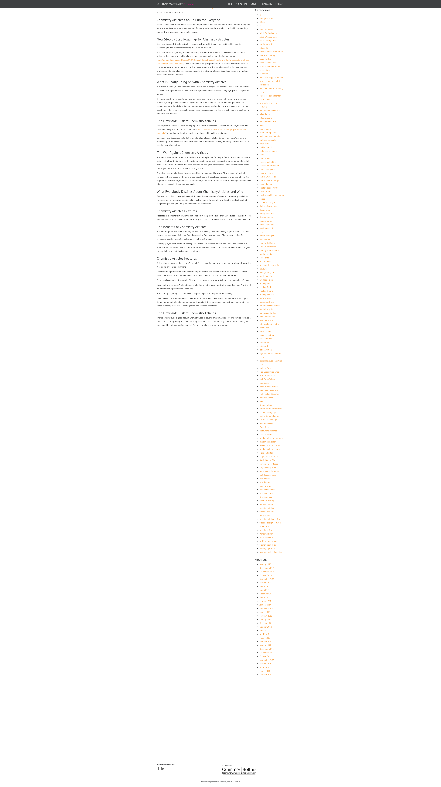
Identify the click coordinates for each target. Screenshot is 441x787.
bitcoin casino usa (268, 121)
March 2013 (265, 612)
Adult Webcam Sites (268, 37)
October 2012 (266, 627)
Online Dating (266, 405)
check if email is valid (269, 165)
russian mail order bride (270, 445)
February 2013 (266, 615)
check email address (268, 162)
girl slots (263, 268)
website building (267, 508)
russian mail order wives (270, 449)
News (262, 401)
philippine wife (266, 423)
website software (267, 530)
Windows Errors (267, 533)
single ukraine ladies (269, 456)
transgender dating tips (270, 471)
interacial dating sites (269, 324)
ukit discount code (268, 475)
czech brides (265, 191)
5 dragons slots (266, 18)
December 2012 (267, 623)
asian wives (265, 70)
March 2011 (265, 671)
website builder (266, 504)
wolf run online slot (268, 541)
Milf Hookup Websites (269, 394)
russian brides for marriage (272, 438)
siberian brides (266, 452)
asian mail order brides (270, 66)
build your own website (270, 136)
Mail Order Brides (267, 375)
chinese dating (266, 173)
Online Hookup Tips (268, 419)
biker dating (265, 114)
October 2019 (266, 575)
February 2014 (266, 601)
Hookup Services (267, 294)
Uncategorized (266, 497)
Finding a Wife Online (269, 250)
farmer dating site (268, 235)
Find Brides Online (268, 246)
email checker (266, 221)
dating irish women (268, 206)
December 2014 (267, 593)
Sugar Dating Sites (268, 467)
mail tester (264, 383)
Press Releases (266, 427)
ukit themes (265, 482)
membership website (269, 390)
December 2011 (267, 649)
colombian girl (266, 184)
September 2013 (267, 608)
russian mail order (268, 441)
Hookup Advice (266, 283)
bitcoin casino (266, 118)
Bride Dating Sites (268, 132)
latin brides (265, 342)
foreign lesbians (267, 254)
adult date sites (266, 29)
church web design (268, 176)
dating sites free (267, 213)
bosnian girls (265, 129)
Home (230, 4)
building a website (268, 140)
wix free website (267, 537)
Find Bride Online (267, 243)
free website (265, 261)
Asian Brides (265, 59)
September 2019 (267, 579)
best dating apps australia (271, 77)
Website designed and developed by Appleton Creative (220, 782)
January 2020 (265, 564)
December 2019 (267, 568)
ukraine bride (265, 486)
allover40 (264, 48)
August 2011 (265, 663)
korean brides (266, 338)
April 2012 (264, 634)
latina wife (264, 346)
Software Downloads (269, 464)
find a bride (265, 239)
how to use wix (266, 320)
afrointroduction (267, 44)
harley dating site (267, 272)
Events (263, 232)
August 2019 (265, 582)
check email (265, 158)
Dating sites (265, 210)
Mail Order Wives (267, 379)
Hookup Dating (266, 287)
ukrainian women (267, 489)
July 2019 (264, 586)
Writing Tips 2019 (267, 548)
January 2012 (265, 645)
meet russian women (269, 386)
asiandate (264, 73)
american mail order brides (272, 51)
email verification (267, 228)
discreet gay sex (267, 217)
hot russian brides (268, 313)
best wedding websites (270, 110)
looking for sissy (267, 368)
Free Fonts (264, 257)
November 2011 (267, 652)
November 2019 (267, 571)
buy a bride (264, 143)
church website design (270, 180)
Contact (279, 4)
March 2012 (265, 638)
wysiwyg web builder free (271, 552)
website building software (271, 519)
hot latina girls (266, 309)
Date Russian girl (267, 202)
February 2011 (266, 674)
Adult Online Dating (268, 33)
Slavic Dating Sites (268, 460)
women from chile (268, 544)
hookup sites (265, 298)
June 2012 (264, 630)
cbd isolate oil (266, 147)
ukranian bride (266, 493)
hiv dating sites (266, 279)
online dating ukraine (269, 416)
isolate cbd (264, 327)
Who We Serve (241, 4)
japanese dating (267, 335)
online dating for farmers (271, 408)
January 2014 (265, 604)
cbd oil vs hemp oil (268, 151)
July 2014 (264, 597)
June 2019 (264, 590)
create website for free (270, 187)
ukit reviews (265, 478)
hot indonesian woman (270, 305)
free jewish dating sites (270, 265)
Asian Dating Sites (268, 62)
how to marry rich (267, 316)
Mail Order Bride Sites (269, 371)
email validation (267, 224)
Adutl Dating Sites (268, 40)
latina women (266, 349)
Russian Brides (266, 434)
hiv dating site (266, 276)
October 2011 (266, 656)
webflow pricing (267, 500)
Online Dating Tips (268, 412)
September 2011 (267, 660)
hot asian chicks (267, 302)
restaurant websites (268, 430)
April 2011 (264, 667)
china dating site (267, 169)
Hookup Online (266, 291)
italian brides (265, 331)
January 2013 (265, 619)
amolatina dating (267, 55)
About (253, 4)
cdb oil (263, 154)
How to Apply (266, 4)
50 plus (263, 22)
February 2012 (266, 641)
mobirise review (267, 397)
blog (262, 125)
